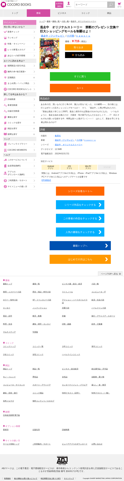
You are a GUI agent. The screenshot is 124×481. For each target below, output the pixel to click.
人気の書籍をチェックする (80, 232)
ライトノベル (67, 292)
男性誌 (35, 377)
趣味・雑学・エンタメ (42, 324)
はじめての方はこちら (80, 259)
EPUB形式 (46, 180)
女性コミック (38, 354)
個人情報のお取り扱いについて (25, 478)
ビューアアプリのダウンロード (74, 444)
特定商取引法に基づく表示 (51, 478)
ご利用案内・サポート (17, 180)
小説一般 (95, 284)
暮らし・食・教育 (98, 385)
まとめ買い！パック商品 (18, 83)
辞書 (64, 316)
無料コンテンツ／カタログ (43, 401)
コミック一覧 (38, 346)
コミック (85, 13)
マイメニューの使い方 (17, 186)
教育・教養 (37, 316)
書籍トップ (7, 284)
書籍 (38, 13)
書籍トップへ (80, 245)
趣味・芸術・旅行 (10, 393)
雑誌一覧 (36, 369)
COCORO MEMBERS (17, 150)
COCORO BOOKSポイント (20, 89)
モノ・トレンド (9, 377)
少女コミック (8, 354)
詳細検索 (11, 99)
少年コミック (67, 346)
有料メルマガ (8, 401)
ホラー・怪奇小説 (10, 300)
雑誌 (109, 13)
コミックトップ (9, 346)
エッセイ (6, 308)
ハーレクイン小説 (98, 308)
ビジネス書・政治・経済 (72, 284)
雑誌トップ (7, 369)
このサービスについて (17, 160)
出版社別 (36, 430)
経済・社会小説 (97, 300)
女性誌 (64, 377)
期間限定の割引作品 (16, 66)
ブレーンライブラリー (17, 144)
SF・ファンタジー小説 (42, 300)
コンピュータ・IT (98, 292)
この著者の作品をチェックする (80, 218)
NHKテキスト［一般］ (100, 393)
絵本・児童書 (96, 324)
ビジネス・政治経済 (70, 369)
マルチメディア (9, 332)
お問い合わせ (96, 444)
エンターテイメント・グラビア (74, 385)
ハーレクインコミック (71, 354)
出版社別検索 (13, 111)
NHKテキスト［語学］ (71, 393)
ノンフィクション (40, 308)
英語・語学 (7, 316)
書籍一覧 (36, 284)
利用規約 (7, 478)
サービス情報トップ (11, 444)
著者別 (5, 430)
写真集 (35, 332)
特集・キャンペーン (16, 44)
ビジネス (62, 13)
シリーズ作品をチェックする (80, 204)
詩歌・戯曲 (66, 324)
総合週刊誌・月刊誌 (99, 369)
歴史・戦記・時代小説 (42, 292)
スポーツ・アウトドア (42, 385)
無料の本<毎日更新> (17, 71)
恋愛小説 (65, 308)
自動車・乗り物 (97, 377)
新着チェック (13, 32)
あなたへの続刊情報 (16, 55)
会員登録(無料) (14, 166)
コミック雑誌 (38, 393)
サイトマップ (69, 478)
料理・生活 (7, 324)
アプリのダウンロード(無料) (16, 173)
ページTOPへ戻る (109, 274)
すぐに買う (80, 76)
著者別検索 (12, 105)
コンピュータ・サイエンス (14, 385)
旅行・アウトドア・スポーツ (103, 316)
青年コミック (96, 346)
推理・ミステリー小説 (12, 292)
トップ (15, 13)
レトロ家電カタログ (16, 49)
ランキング (12, 38)
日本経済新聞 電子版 (11, 415)
